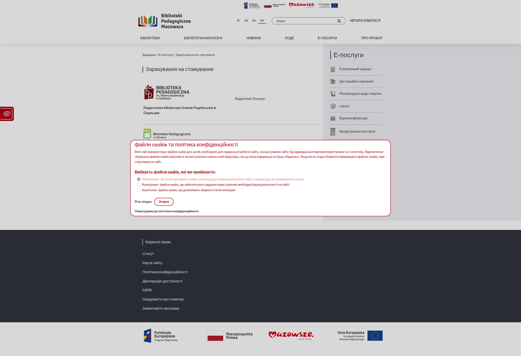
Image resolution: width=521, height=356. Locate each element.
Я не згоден (143, 202)
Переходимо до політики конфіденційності (167, 211)
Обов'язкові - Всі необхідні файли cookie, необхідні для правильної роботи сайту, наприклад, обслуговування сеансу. (223, 179)
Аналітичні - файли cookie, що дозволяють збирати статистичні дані (188, 190)
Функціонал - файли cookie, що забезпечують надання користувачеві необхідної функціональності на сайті (215, 184)
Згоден (164, 202)
